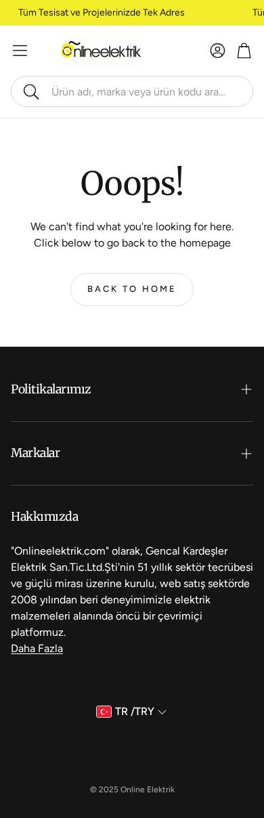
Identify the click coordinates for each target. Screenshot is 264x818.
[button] (132, 91)
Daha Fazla (37, 648)
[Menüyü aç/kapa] (20, 50)
